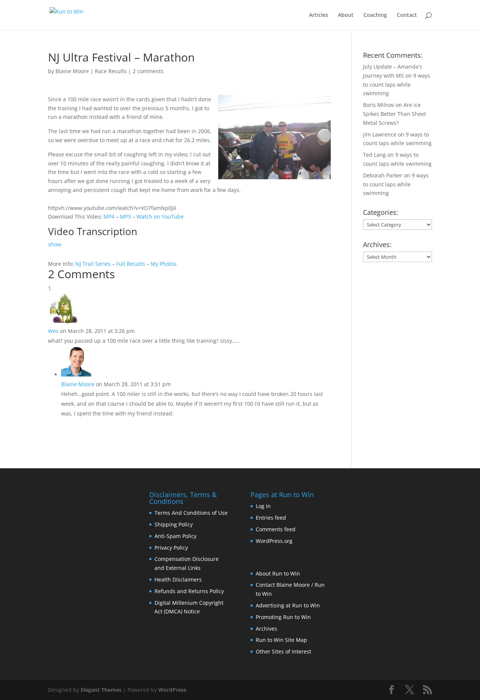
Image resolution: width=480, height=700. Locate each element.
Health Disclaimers (178, 579)
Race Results (111, 71)
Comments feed (276, 529)
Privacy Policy (171, 547)
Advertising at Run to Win (288, 605)
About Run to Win (278, 573)
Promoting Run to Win (283, 617)
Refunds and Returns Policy (189, 591)
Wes (53, 330)
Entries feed (271, 517)
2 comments (148, 71)
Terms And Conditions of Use (191, 512)
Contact (407, 15)
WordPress (172, 689)
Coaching (375, 15)
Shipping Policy (173, 524)
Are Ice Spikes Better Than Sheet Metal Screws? (394, 113)
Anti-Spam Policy (175, 536)
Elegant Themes (101, 689)
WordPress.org (274, 540)
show (54, 244)
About (346, 15)
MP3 (125, 216)
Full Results (130, 263)
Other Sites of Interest (283, 651)
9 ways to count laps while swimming (396, 84)
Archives (266, 628)
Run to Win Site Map (281, 639)
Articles (318, 15)
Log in (263, 506)
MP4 (109, 216)
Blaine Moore (72, 71)
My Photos (164, 263)
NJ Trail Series (93, 263)
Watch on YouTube (160, 216)
